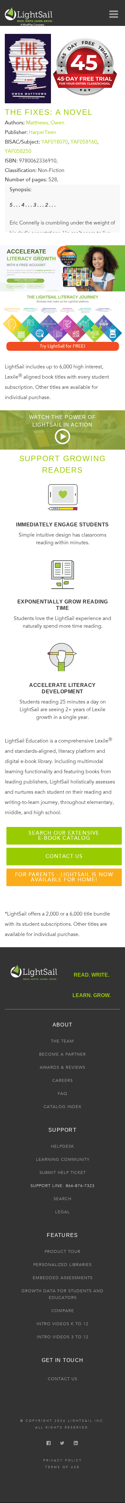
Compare (62, 1310)
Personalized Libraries (62, 1264)
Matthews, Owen (45, 123)
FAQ (62, 1093)
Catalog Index (62, 1106)
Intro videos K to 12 (62, 1323)
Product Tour (62, 1251)
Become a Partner (62, 1054)
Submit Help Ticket (62, 1172)
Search (62, 1198)
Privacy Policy (62, 1460)
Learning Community (62, 1159)
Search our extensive (64, 835)
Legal (62, 1212)
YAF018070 (54, 141)
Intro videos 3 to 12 (62, 1337)
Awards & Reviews (62, 1067)
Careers (62, 1080)
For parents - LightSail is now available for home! (64, 877)
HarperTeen (42, 132)
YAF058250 (18, 151)
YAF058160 (84, 141)
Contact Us (62, 1378)
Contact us (64, 856)
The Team (62, 1041)
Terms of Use (62, 1467)
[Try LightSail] (85, 97)
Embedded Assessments (63, 1277)
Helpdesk (62, 1146)
